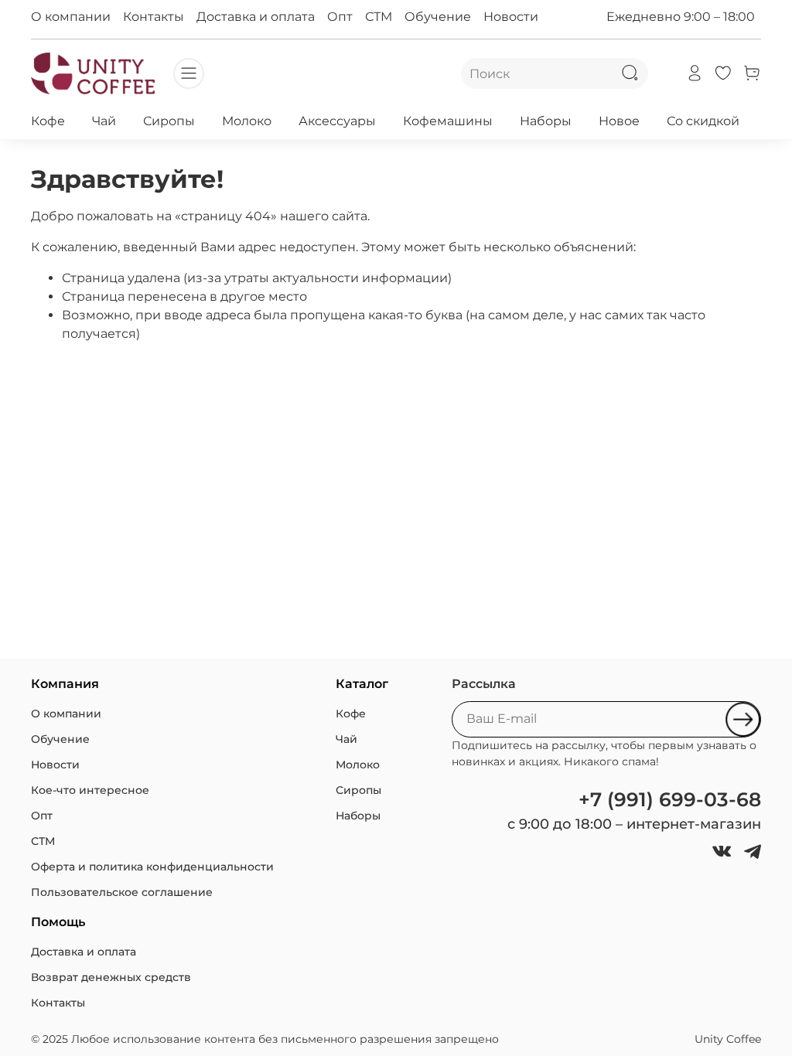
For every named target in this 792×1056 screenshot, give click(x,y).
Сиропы (169, 121)
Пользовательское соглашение (122, 892)
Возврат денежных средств (111, 977)
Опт (340, 16)
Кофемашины (448, 121)
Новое (619, 121)
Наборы (546, 121)
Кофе (48, 121)
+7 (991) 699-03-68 (670, 799)
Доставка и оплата (255, 16)
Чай (104, 121)
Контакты (153, 16)
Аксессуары (337, 121)
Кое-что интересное (90, 790)
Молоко (246, 121)
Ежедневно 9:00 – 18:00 (680, 16)
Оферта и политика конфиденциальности (152, 867)
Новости (510, 16)
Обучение (438, 16)
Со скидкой (703, 121)
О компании (71, 16)
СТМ (378, 16)
